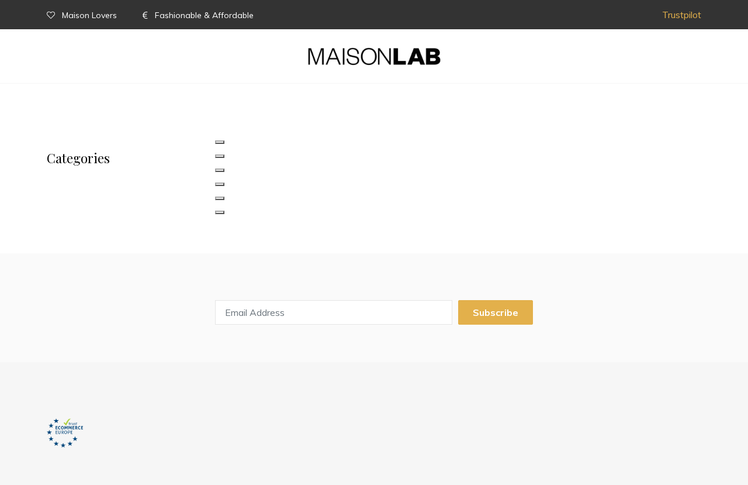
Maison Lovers (89, 15)
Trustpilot (681, 14)
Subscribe (495, 312)
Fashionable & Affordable (203, 15)
